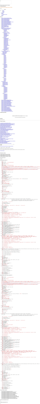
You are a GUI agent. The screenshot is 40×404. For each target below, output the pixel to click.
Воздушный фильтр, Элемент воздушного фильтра (5, 128)
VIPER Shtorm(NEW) (6, 35)
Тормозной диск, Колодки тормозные (4, 139)
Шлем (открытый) (5, 52)
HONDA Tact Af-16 (6, 43)
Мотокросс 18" (5, 66)
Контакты (3, 150)
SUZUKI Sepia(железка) (6, 47)
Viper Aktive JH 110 (6, 31)
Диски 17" (5, 80)
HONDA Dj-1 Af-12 (6, 42)
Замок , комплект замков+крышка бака (4, 130)
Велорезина (4, 86)
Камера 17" (5, 72)
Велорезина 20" (5, 89)
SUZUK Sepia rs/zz (6, 48)
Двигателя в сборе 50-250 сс (5, 25)
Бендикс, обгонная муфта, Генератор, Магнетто (5, 125)
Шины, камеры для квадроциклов (4, 142)
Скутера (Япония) (5, 37)
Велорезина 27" (5, 91)
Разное (1, 137)
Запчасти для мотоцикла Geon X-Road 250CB (6, 104)
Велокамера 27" (5, 98)
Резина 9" (5, 56)
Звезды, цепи (3, 27)
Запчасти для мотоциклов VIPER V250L (6, 28)
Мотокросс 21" (5, 67)
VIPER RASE (5, 33)
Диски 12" (5, 78)
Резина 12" (5, 58)
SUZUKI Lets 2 (5, 46)
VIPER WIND (5, 36)
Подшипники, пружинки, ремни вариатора (5, 136)
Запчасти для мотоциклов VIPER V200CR (6, 21)
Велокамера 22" (5, 96)
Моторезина (4, 54)
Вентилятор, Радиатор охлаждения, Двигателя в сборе (6, 127)
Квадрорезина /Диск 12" (5, 84)
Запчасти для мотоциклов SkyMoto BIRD (6, 101)
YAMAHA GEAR (6, 39)
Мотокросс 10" (5, 64)
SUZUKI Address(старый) (6, 45)
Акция (2, 13)
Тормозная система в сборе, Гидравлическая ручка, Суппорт (6, 138)
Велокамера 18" (5, 95)
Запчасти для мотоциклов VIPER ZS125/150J (6, 102)
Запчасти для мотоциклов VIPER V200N (6, 107)
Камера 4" (5, 75)
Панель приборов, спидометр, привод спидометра (5, 135)
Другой (5, 50)
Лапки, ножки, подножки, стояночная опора (5, 134)
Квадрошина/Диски (4, 81)
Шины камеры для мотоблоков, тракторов (4, 141)
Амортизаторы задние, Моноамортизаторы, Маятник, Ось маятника (7, 123)
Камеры (3, 68)
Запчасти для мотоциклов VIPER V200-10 (6, 22)
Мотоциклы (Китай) (5, 49)
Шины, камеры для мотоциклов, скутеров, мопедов (5, 143)
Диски (3, 77)
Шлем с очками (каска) (5, 51)
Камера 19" (5, 73)
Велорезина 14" (5, 87)
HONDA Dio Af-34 (6, 41)
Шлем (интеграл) (4, 53)
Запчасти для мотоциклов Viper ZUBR (6, 19)
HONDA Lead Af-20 (6, 44)
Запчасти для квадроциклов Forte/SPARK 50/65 (7, 110)
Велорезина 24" (5, 90)
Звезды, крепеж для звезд (3, 131)
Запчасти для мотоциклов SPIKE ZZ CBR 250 (6, 23)
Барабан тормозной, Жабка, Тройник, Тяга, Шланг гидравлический (7, 124)
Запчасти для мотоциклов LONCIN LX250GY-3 (7, 105)
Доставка (3, 11)
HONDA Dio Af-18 (6, 40)
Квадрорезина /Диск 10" (5, 83)
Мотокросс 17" (5, 65)
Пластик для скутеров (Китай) (6, 32)
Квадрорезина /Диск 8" (5, 82)
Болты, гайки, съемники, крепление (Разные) (5, 126)
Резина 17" (5, 61)
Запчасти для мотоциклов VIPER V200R (6, 108)
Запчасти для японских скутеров (5, 26)
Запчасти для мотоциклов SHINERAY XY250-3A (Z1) (7, 100)
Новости (2, 15)
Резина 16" (5, 60)
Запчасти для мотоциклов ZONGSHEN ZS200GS (7, 18)
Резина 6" (5, 55)
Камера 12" (5, 69)
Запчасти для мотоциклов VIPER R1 (5, 20)
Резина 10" (5, 57)
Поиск (1, 8)
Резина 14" (5, 59)
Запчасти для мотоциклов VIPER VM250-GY (6, 109)
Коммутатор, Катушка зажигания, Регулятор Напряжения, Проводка (7, 133)
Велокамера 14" (5, 94)
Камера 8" (5, 76)
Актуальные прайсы (5, 14)
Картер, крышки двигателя (3, 132)
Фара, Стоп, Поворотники (3, 140)
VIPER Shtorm (5, 34)
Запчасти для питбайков (4, 106)
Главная (3, 10)
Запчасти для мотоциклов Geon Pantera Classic (6, 24)
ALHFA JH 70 (5, 30)
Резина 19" (5, 62)
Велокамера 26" (5, 97)
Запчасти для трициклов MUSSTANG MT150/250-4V (7, 111)
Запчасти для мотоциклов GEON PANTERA (6, 103)
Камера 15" (5, 71)
